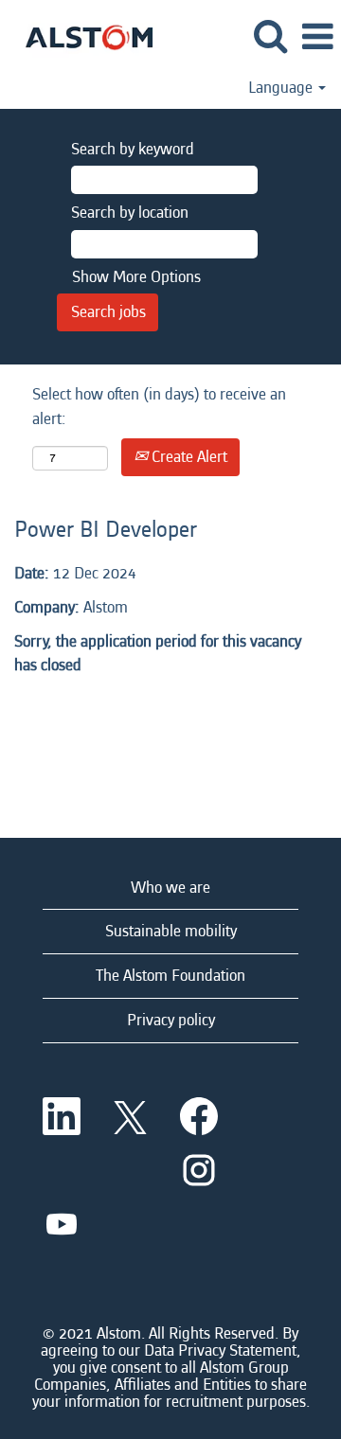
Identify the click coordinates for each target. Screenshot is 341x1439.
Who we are (170, 887)
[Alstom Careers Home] (82, 35)
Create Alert (187, 457)
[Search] (270, 37)
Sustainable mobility (171, 931)
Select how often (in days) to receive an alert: (159, 406)
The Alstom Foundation (170, 975)
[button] (317, 38)
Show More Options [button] (136, 277)
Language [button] (282, 88)
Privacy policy (171, 1020)
